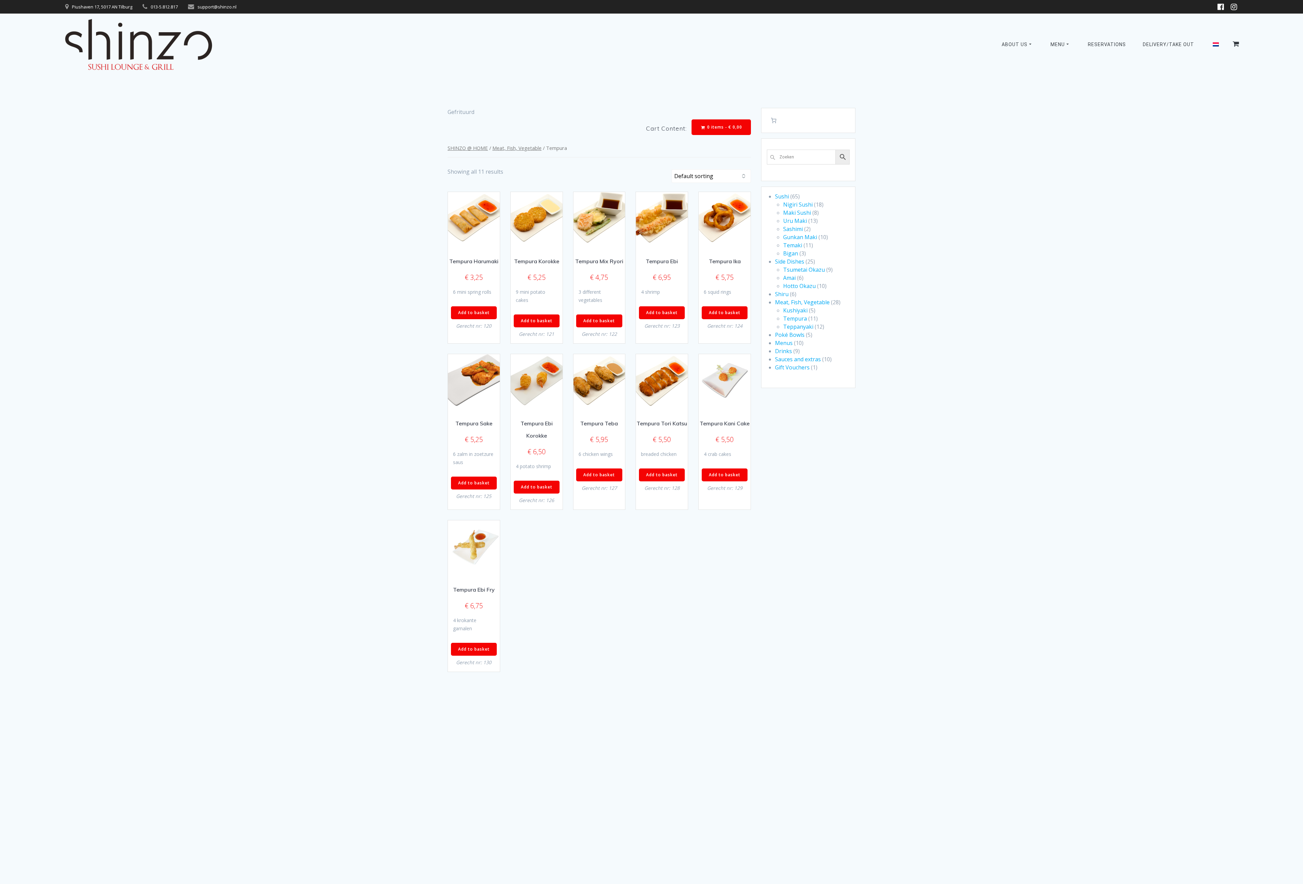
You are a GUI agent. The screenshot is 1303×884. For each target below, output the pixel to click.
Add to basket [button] (474, 312)
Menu (1058, 44)
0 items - (724, 127)
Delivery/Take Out (1168, 44)
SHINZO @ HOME (468, 148)
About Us (1014, 44)
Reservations (1107, 44)
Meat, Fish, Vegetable (517, 148)
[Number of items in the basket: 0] (773, 120)
